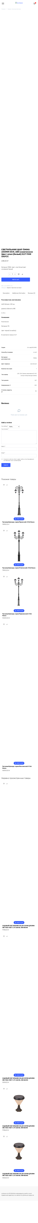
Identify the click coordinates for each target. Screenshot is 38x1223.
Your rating (4, 426)
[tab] (6, 293)
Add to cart (15, 279)
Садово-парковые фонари (14, 9)
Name (3, 446)
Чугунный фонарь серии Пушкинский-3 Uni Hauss (17, 615)
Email (3, 453)
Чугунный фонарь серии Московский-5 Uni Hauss (17, 767)
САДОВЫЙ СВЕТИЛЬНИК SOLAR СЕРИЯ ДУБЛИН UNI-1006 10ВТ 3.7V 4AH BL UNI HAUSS (18, 1079)
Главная (3, 9)
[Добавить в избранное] (18, 274)
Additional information (18, 293)
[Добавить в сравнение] (22, 274)
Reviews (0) (31, 293)
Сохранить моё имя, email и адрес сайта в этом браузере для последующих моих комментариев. (19, 460)
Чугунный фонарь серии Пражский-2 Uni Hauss (18, 522)
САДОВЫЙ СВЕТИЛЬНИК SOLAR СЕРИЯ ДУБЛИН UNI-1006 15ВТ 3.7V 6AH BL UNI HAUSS (18, 926)
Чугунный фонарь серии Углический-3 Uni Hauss (18, 568)
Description (6, 293)
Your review (5, 429)
